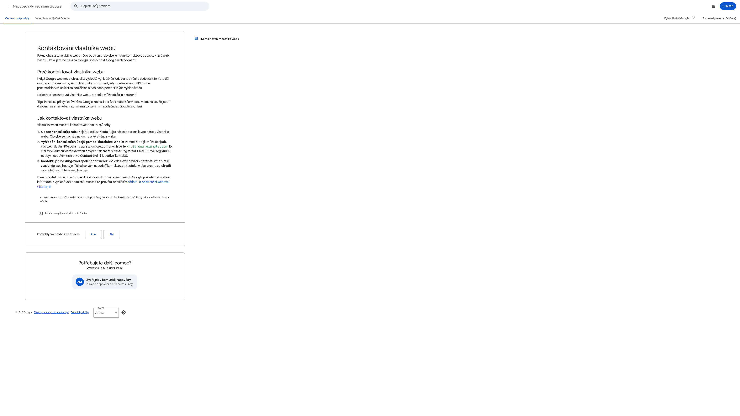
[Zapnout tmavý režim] (123, 312)
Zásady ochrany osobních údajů (51, 312)
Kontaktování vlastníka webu (220, 39)
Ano (93, 234)
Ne (112, 234)
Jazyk (101, 307)
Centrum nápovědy (17, 18)
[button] (7, 6)
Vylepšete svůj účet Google (52, 18)
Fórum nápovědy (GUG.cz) (719, 18)
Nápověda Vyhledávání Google (37, 6)
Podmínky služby (80, 312)
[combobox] (145, 6)
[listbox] (106, 313)
